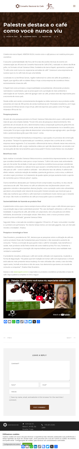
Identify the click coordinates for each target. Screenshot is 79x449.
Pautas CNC (46, 36)
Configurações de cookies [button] (12, 444)
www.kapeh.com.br (21, 272)
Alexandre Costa (30, 36)
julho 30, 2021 (11, 36)
